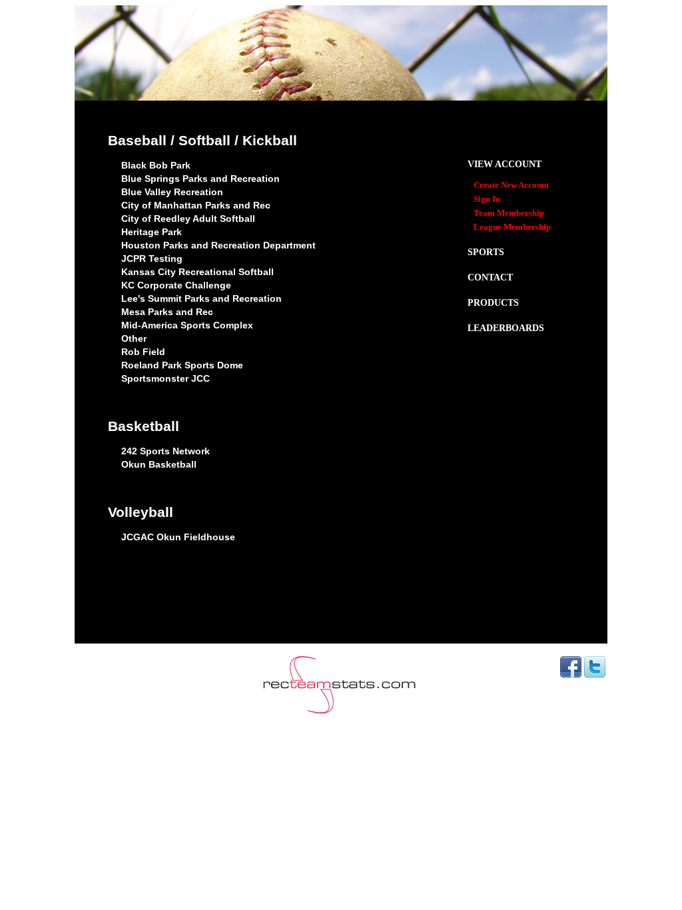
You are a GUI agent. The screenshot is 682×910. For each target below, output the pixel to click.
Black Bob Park (155, 165)
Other (134, 338)
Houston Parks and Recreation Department (218, 245)
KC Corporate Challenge (176, 285)
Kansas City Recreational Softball (197, 271)
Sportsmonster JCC (165, 378)
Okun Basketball (158, 464)
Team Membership (509, 213)
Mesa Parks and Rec (167, 311)
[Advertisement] (341, 610)
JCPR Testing (151, 258)
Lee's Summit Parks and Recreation (201, 298)
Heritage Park (151, 232)
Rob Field (143, 351)
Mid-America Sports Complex (187, 325)
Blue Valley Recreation (172, 192)
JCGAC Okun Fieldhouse (178, 537)
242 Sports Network (165, 451)
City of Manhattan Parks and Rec (195, 205)
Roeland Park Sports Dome (182, 365)
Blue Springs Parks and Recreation (200, 178)
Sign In (487, 199)
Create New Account (511, 185)
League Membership (512, 227)
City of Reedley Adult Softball (188, 218)
